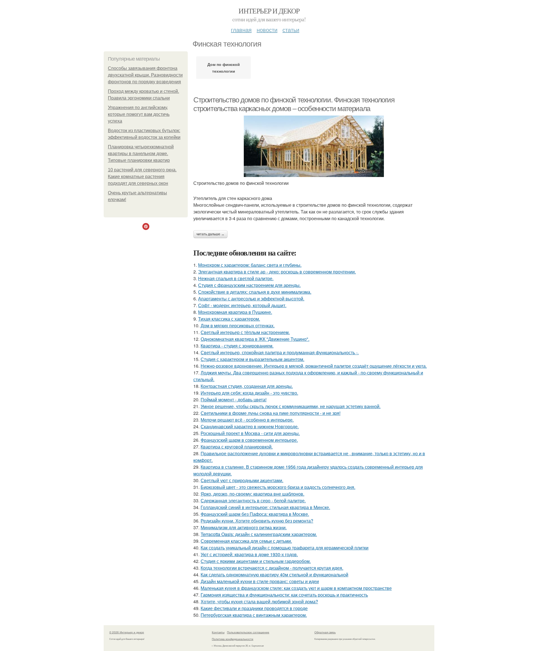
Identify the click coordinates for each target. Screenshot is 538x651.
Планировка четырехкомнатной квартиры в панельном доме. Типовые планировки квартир (141, 153)
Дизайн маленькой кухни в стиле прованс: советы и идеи (260, 581)
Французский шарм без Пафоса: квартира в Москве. (255, 514)
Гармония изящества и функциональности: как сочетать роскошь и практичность (284, 595)
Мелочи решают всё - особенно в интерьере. (247, 420)
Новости (267, 30)
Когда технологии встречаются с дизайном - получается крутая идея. (272, 568)
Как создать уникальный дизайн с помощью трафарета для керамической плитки (284, 547)
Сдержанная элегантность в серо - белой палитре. (253, 500)
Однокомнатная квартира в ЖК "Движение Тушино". (255, 339)
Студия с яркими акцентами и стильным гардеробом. (256, 561)
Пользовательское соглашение (248, 632)
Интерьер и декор (268, 10)
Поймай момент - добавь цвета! (233, 399)
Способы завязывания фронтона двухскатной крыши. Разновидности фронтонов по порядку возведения (145, 75)
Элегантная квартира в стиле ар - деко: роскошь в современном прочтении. (277, 271)
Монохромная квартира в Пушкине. (235, 312)
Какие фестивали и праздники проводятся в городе (254, 608)
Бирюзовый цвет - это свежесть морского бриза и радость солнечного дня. (278, 487)
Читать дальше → (210, 234)
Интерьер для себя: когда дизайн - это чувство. (249, 393)
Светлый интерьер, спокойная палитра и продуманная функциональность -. (280, 352)
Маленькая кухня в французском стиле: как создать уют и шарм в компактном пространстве (296, 588)
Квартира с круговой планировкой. (237, 446)
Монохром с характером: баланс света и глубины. (250, 265)
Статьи (290, 30)
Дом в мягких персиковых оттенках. (238, 325)
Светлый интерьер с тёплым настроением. (245, 332)
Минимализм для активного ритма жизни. (244, 527)
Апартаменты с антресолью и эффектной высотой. (251, 298)
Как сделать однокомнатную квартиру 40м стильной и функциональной (274, 574)
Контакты (218, 632)
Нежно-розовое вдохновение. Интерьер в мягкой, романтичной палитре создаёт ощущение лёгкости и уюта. (314, 366)
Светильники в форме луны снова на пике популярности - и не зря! (270, 413)
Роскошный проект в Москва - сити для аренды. (250, 433)
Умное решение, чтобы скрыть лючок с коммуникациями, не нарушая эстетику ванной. (291, 406)
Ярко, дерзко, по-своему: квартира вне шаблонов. (252, 494)
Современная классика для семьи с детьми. (246, 541)
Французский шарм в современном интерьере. (249, 440)
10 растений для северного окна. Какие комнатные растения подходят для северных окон (142, 176)
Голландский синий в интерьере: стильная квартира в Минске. (265, 507)
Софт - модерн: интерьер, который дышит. (242, 305)
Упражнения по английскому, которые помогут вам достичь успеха (139, 114)
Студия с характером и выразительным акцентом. (252, 359)
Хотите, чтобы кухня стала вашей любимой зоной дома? (259, 601)
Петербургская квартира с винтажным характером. (254, 615)
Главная (241, 30)
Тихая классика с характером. (229, 319)
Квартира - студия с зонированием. (237, 345)
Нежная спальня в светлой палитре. (235, 278)
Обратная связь (325, 632)
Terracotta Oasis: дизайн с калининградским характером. (259, 534)
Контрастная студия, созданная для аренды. (247, 386)
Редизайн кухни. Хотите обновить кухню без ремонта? (257, 520)
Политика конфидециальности (232, 639)
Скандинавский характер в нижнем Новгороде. (250, 426)
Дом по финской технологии (223, 67)
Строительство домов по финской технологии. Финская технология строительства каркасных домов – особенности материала (294, 104)
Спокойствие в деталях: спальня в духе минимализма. (254, 292)
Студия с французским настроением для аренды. (249, 285)
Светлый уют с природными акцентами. (242, 480)
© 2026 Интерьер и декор (126, 632)
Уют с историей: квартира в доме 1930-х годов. (249, 554)
